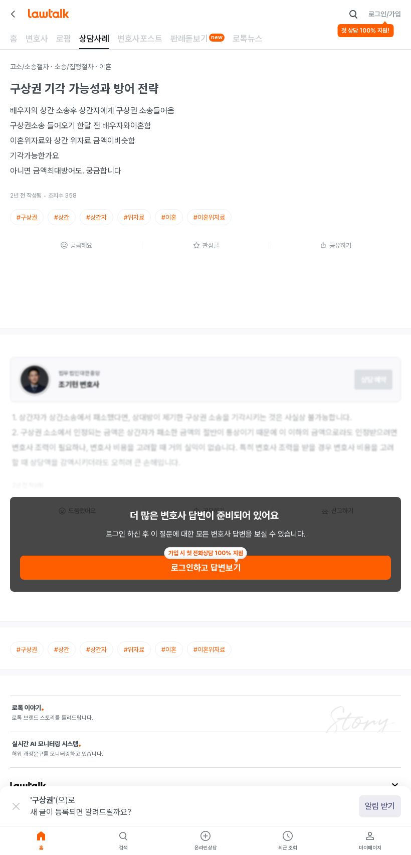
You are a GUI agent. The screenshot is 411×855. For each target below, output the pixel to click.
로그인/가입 (384, 14)
